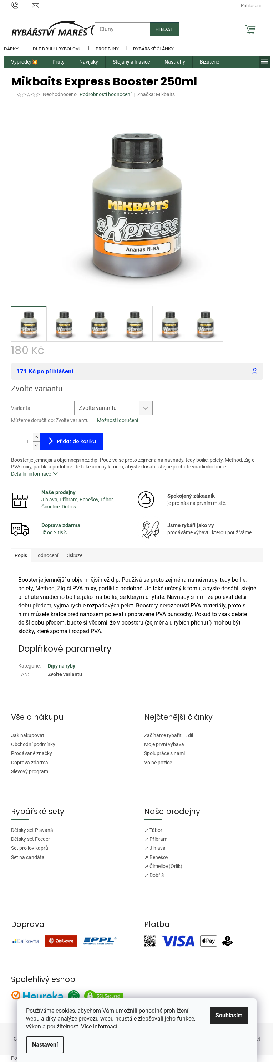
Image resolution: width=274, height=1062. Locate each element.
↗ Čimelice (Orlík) (163, 866)
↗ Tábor (153, 830)
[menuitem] (24, 62)
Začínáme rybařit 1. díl (168, 735)
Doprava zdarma (29, 762)
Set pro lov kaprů (29, 848)
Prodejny (107, 48)
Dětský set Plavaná (32, 830)
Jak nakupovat (27, 735)
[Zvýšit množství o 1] (36, 437)
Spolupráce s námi (164, 753)
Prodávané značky (31, 753)
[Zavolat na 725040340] (21, 5)
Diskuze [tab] (73, 555)
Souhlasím (229, 1015)
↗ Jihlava (155, 848)
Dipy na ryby (61, 666)
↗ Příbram (155, 839)
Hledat (164, 29)
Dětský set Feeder (30, 839)
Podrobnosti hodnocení (105, 94)
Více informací (99, 1026)
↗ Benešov (156, 857)
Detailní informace (31, 474)
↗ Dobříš (154, 875)
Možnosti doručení (117, 420)
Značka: (156, 94)
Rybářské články (153, 48)
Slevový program (29, 771)
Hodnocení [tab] (46, 555)
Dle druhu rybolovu (57, 48)
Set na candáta (28, 857)
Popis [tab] (21, 555)
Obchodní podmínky (33, 744)
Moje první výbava (164, 744)
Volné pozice (158, 762)
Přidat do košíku (76, 441)
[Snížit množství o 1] (36, 445)
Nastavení (45, 1044)
